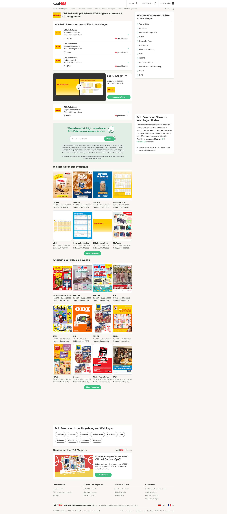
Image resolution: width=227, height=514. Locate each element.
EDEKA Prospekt (90, 489)
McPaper (143, 28)
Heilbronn (60, 440)
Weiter (109, 139)
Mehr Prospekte (92, 253)
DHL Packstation (146, 62)
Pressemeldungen (152, 499)
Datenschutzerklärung (115, 153)
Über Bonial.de (58, 489)
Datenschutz (140, 511)
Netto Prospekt (120, 492)
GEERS (142, 58)
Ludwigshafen (97, 434)
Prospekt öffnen (118, 97)
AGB (156, 511)
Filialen (72, 9)
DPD (141, 75)
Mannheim (72, 434)
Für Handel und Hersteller (62, 492)
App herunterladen (152, 495)
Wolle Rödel (144, 24)
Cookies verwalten (167, 511)
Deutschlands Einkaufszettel (155, 489)
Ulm (121, 434)
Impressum (130, 511)
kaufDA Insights (151, 492)
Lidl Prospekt (119, 495)
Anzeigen (168, 9)
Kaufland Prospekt (90, 492)
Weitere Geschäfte (85, 9)
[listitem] (62, 189)
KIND (141, 37)
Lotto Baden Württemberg (150, 66)
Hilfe (122, 511)
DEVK (141, 71)
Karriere (56, 495)
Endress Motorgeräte (148, 32)
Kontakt (150, 511)
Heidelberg (111, 434)
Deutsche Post (145, 41)
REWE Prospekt (89, 495)
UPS (141, 54)
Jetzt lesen (103, 475)
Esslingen (97, 440)
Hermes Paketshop (147, 49)
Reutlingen (85, 440)
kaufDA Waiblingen (60, 9)
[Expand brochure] (79, 87)
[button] (92, 87)
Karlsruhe (84, 434)
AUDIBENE (143, 45)
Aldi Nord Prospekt (121, 489)
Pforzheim (72, 440)
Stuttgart (60, 434)
